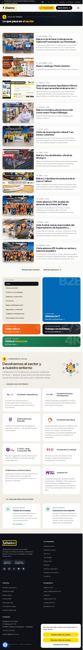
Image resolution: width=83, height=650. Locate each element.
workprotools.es (49, 603)
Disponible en (19, 562)
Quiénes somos (49, 546)
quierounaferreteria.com (52, 591)
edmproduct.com (50, 599)
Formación (10, 301)
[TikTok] (14, 569)
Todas (8, 284)
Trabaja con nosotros (51, 573)
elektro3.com (48, 588)
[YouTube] (19, 569)
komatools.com (49, 606)
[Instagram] (9, 569)
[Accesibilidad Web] (5, 645)
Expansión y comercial (14, 309)
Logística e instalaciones (15, 314)
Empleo (78, 2)
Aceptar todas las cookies (60, 635)
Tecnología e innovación (15, 318)
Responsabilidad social (14, 305)
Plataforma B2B (8, 591)
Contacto (70, 2)
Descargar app (7, 603)
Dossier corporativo (51, 569)
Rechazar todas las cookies (61, 640)
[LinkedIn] (4, 569)
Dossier (62, 2)
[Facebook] (23, 569)
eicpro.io (47, 595)
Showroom (48, 561)
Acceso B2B (6, 599)
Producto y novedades (14, 292)
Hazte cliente (63, 8)
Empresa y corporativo (14, 297)
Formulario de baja (9, 606)
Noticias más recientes (31, 270)
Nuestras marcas (50, 550)
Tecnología (48, 557)
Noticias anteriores (51, 270)
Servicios (47, 554)
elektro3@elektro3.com (10, 634)
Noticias (46, 565)
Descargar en (7, 562)
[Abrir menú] (78, 8)
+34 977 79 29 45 (8, 631)
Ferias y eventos (12, 288)
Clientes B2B (48, 8)
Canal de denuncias (9, 610)
